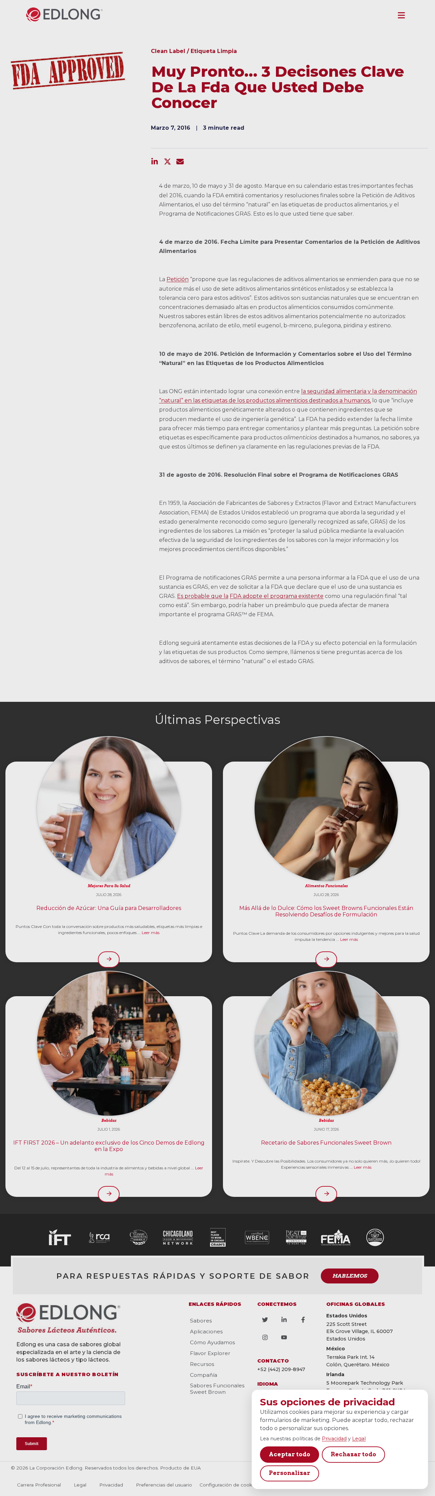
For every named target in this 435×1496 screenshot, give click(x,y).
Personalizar (289, 1473)
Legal (359, 1439)
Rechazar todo (353, 1454)
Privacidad (334, 1439)
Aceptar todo (289, 1454)
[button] (401, 15)
